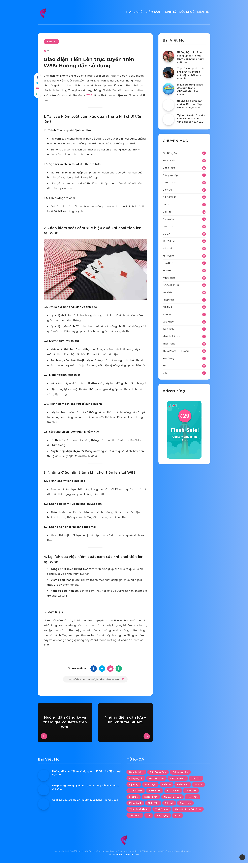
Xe (164, 365)
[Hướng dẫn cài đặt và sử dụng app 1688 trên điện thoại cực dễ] (43, 775)
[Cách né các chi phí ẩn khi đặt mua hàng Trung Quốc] (43, 804)
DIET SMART (170, 197)
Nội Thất (167, 292)
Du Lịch (167, 204)
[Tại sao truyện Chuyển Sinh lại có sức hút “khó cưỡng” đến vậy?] (168, 119)
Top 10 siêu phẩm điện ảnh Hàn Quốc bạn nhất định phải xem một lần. (191, 73)
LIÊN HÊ (203, 12)
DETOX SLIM (169, 182)
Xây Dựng (168, 358)
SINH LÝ (171, 12)
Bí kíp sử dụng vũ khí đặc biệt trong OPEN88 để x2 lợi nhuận (190, 89)
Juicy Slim (168, 248)
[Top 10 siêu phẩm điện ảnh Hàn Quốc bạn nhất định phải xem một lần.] (168, 72)
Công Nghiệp (170, 175)
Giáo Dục (168, 226)
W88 (89, 95)
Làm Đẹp (168, 263)
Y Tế (165, 373)
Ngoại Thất (169, 277)
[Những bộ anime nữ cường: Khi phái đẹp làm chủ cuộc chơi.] (168, 105)
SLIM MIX (168, 307)
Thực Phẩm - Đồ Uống (188, 809)
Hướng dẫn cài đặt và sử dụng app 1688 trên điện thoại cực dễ (86, 773)
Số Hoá (167, 314)
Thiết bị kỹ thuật (172, 336)
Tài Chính (168, 329)
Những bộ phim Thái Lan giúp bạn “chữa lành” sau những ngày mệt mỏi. (190, 57)
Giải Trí (51, 41)
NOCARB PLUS (171, 285)
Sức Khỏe (168, 321)
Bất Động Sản (170, 153)
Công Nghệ (169, 167)
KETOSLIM (168, 255)
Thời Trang (169, 343)
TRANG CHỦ (134, 12)
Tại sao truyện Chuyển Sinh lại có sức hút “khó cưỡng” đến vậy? (191, 118)
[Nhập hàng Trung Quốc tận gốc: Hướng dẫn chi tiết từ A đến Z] (43, 789)
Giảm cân (168, 219)
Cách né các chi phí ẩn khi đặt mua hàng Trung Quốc (85, 800)
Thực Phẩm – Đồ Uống (176, 351)
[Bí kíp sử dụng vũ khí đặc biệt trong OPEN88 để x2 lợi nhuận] (168, 89)
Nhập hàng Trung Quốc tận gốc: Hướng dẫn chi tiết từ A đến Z (85, 787)
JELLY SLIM (169, 241)
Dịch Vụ (167, 189)
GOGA (166, 233)
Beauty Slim (169, 160)
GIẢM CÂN (153, 12)
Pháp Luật (168, 299)
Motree (167, 270)
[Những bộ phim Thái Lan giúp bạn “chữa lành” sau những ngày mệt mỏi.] (168, 56)
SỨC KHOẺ (186, 12)
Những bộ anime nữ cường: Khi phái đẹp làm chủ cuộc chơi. (189, 104)
